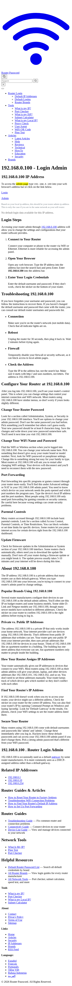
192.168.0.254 (15, 783)
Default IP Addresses (26, 96)
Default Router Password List (23, 867)
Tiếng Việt (13, 969)
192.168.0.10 (15, 780)
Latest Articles (22, 138)
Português (13, 966)
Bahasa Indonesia (17, 972)
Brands (12, 159)
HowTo (19, 150)
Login (4, 192)
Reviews (19, 144)
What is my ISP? (23, 114)
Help (17, 141)
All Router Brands (17, 873)
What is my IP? (23, 108)
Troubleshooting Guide (20, 820)
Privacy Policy (15, 917)
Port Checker (22, 111)
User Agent (21, 126)
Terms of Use (15, 920)
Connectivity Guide (18, 826)
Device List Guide (17, 829)
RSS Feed (13, 949)
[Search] (4, 76)
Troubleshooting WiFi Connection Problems (31, 800)
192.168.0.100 (49, 226)
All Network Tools (18, 879)
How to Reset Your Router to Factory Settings (32, 797)
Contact (12, 914)
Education (20, 153)
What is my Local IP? (26, 120)
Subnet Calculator (24, 117)
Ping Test (20, 132)
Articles (12, 135)
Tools (11, 105)
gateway (56, 757)
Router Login (15, 93)
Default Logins (23, 99)
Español (12, 960)
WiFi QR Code (23, 129)
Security (19, 156)
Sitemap (12, 923)
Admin (5, 198)
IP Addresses (15, 943)
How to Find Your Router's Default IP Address (32, 803)
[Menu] (2, 88)
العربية (11, 976)
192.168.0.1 (14, 777)
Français (12, 963)
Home (11, 934)
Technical (20, 147)
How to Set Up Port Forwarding (25, 806)
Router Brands (22, 102)
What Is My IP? (16, 847)
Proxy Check (22, 123)
